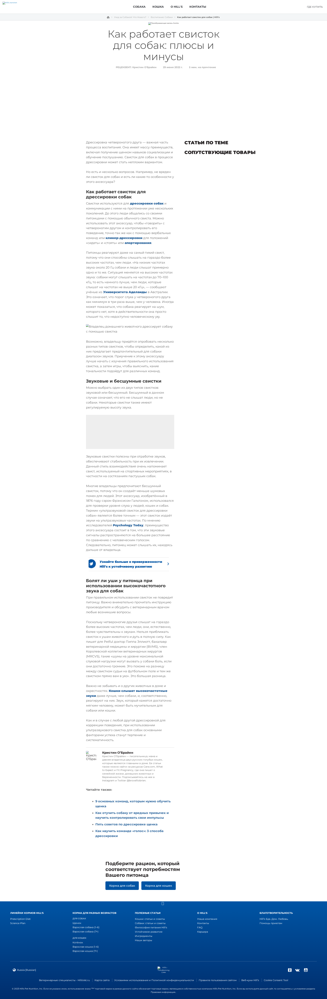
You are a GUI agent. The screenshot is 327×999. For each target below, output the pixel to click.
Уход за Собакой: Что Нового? (130, 17)
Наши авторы (143, 940)
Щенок (77, 923)
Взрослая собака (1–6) (86, 927)
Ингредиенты (143, 936)
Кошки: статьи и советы (150, 918)
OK (289, 970)
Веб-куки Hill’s (250, 980)
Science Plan (17, 923)
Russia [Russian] (26, 970)
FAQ (200, 927)
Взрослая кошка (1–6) (86, 946)
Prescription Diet (20, 918)
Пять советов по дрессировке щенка (126, 824)
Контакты (203, 923)
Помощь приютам (271, 923)
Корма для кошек (158, 885)
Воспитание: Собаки (162, 17)
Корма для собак (122, 885)
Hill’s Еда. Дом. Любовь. (274, 918)
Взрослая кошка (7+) (85, 951)
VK (297, 970)
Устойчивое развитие (148, 931)
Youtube (305, 970)
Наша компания (207, 918)
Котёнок (78, 942)
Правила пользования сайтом (218, 980)
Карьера (202, 931)
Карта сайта (102, 980)
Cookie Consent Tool (276, 980)
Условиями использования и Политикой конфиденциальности (154, 980)
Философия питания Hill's (151, 927)
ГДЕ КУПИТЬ (315, 6)
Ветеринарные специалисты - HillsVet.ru (64, 980)
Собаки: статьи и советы (150, 923)
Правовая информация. (163, 992)
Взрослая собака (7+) (85, 931)
